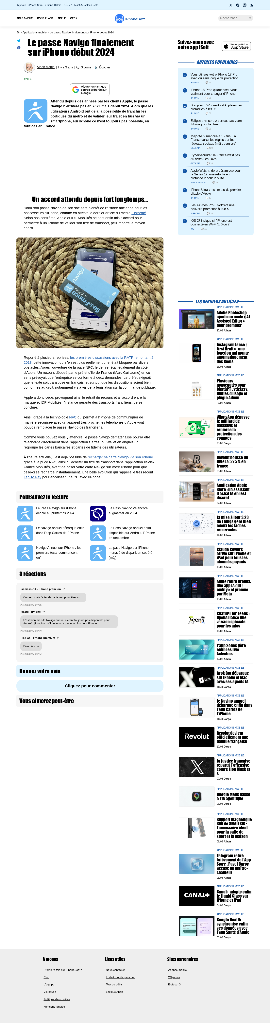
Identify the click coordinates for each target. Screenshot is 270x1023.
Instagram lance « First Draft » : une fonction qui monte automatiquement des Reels (233, 353)
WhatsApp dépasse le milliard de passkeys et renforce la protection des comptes (233, 427)
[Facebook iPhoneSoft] (238, 6)
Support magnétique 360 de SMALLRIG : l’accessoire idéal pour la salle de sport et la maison (234, 827)
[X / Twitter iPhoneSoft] (231, 6)
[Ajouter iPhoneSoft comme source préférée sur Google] (89, 89)
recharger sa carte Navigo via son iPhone (120, 457)
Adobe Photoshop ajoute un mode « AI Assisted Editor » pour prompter (233, 318)
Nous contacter (115, 969)
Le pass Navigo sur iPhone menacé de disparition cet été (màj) (130, 552)
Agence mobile (177, 969)
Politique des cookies (57, 999)
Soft (135, 19)
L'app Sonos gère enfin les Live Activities (231, 649)
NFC (28, 79)
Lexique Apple (115, 992)
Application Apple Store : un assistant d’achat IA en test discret (233, 491)
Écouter (104, 67)
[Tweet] (19, 41)
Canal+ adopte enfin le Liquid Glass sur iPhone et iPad (234, 896)
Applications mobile (35, 32)
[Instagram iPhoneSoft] (245, 6)
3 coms (86, 67)
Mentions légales (54, 1006)
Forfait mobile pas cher (120, 977)
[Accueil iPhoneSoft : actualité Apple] (18, 32)
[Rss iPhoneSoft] (252, 6)
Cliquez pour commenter (90, 685)
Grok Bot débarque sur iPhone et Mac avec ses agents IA (233, 677)
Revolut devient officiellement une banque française (232, 737)
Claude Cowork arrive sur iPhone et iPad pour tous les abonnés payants (234, 555)
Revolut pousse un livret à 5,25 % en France (232, 461)
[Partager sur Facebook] (19, 48)
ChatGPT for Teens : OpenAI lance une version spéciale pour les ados (233, 619)
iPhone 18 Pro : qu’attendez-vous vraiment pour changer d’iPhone (214, 92)
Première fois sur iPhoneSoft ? (63, 969)
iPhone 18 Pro (53, 5)
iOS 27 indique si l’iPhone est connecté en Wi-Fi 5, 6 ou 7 (211, 222)
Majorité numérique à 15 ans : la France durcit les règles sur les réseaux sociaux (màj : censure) (213, 140)
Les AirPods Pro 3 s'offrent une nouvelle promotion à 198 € (212, 207)
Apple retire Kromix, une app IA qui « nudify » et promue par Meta (234, 587)
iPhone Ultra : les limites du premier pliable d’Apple (216, 191)
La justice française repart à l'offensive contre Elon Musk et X (233, 767)
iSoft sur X (174, 984)
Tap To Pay (32, 477)
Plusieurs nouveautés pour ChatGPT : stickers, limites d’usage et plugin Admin (232, 389)
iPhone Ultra (35, 5)
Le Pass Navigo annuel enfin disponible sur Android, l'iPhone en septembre (132, 533)
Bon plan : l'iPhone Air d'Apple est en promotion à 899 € (216, 107)
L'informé (138, 213)
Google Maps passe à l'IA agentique (233, 796)
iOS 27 (68, 5)
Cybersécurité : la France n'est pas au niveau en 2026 (215, 157)
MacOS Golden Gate (86, 5)
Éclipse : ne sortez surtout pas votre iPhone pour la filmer (216, 122)
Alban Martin (46, 67)
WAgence (174, 977)
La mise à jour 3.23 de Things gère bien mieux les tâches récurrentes (234, 523)
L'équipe (49, 984)
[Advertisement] (89, 162)
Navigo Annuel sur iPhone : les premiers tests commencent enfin (58, 552)
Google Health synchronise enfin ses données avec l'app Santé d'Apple (233, 925)
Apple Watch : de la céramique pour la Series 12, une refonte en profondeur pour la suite (216, 174)
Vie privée (50, 992)
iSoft (46, 977)
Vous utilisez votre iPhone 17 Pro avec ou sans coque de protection (214, 76)
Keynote (21, 5)
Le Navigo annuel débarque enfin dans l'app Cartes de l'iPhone (234, 707)
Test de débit (114, 984)
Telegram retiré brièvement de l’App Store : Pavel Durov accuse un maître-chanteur (234, 864)
